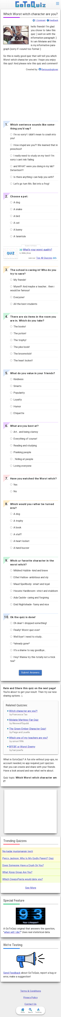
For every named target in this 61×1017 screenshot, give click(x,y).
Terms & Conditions (30, 991)
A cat (16, 222)
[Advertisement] (30, 95)
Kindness (18, 379)
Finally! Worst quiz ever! (26, 630)
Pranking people (22, 452)
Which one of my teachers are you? (28, 737)
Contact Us (30, 1004)
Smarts (17, 386)
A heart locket (21, 541)
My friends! (19, 279)
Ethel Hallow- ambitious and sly (30, 577)
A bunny (17, 229)
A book (17, 527)
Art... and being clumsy (25, 431)
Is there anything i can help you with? (33, 177)
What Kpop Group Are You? (17, 872)
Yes (15, 484)
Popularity (19, 392)
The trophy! (19, 340)
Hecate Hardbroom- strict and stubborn (35, 590)
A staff (17, 534)
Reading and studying (25, 445)
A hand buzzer (21, 547)
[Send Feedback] (30, 960)
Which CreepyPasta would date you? (22, 879)
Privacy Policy (30, 997)
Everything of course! (25, 438)
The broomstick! (22, 353)
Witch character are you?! (23, 711)
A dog (16, 202)
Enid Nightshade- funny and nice (31, 604)
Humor (17, 406)
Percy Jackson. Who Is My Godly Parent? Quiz (28, 858)
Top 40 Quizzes (44, 258)
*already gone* (21, 643)
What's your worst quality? (37, 249)
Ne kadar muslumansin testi (17, 851)
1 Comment (40, 20)
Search (30, 1012)
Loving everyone (22, 465)
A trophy (18, 520)
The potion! (19, 333)
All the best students (25, 303)
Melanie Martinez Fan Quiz (23, 719)
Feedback (53, 20)
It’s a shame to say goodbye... (29, 650)
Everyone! (19, 297)
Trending (38, 1012)
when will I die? (12, 932)
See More (30, 887)
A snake (17, 209)
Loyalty (17, 399)
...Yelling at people (23, 459)
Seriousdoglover (49, 69)
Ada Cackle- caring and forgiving (31, 597)
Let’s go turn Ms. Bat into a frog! (31, 183)
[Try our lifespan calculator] (30, 916)
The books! (19, 326)
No (15, 491)
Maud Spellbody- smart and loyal (31, 584)
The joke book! (21, 346)
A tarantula (19, 236)
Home (23, 1012)
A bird (16, 216)
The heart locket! (23, 360)
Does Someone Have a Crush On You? (23, 865)
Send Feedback (11, 972)
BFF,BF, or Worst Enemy (22, 746)
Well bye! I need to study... (28, 636)
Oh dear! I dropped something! (30, 623)
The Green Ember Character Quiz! (27, 728)
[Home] (30, 4)
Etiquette (18, 413)
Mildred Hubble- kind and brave (30, 570)
